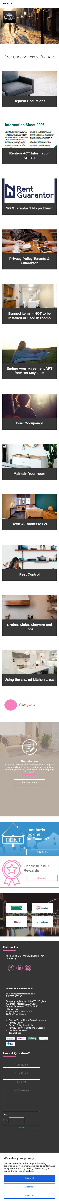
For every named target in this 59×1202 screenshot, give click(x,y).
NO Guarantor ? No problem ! (29, 208)
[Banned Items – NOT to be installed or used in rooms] (29, 295)
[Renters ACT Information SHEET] (29, 134)
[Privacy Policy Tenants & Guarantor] (29, 240)
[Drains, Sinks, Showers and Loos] (29, 606)
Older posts (22, 704)
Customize (30, 1186)
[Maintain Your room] (29, 455)
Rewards (41, 877)
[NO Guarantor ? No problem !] (29, 190)
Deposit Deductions (29, 101)
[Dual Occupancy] (29, 405)
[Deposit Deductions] (29, 83)
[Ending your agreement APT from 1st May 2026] (29, 350)
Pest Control (29, 574)
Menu (6, 3)
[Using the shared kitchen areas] (29, 661)
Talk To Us (42, 852)
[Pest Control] (29, 556)
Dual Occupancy (29, 423)
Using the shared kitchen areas (29, 680)
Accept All (29, 1178)
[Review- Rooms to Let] (29, 506)
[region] (29, 1177)
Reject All (29, 1195)
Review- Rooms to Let (29, 524)
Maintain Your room (29, 474)
